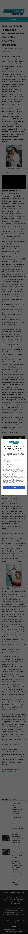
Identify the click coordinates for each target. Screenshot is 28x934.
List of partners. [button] (9, 474)
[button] (14, 464)
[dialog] (14, 467)
